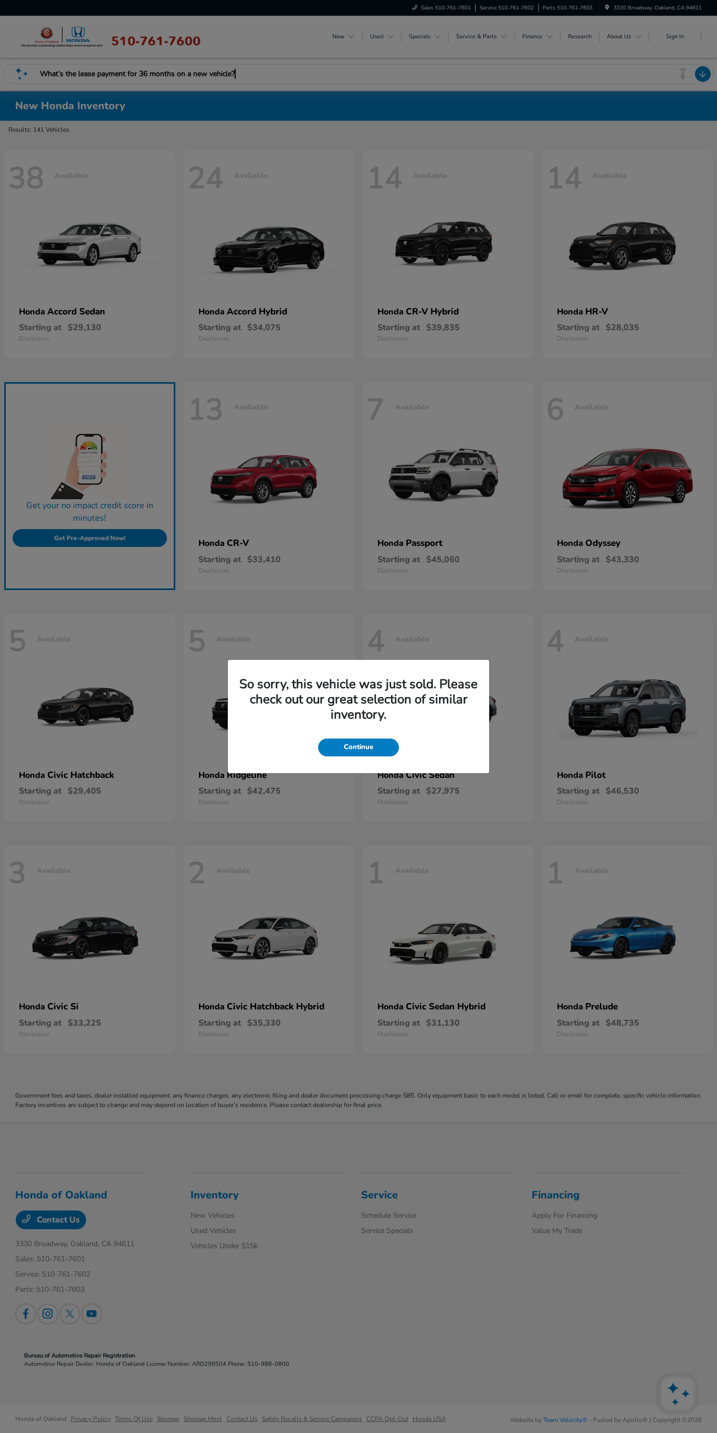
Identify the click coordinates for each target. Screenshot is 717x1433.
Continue (358, 747)
